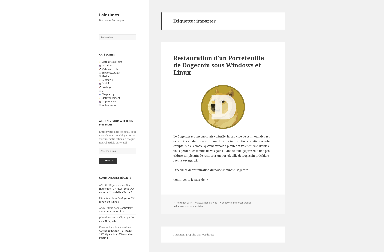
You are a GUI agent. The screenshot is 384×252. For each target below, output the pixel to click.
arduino (106, 65)
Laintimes (109, 15)
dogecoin (227, 202)
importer (238, 202)
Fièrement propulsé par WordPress (193, 234)
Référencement (111, 98)
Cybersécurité (110, 69)
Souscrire (108, 160)
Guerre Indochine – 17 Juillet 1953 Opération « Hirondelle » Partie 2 (117, 188)
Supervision (109, 101)
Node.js (106, 87)
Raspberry (108, 94)
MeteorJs (107, 79)
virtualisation (109, 105)
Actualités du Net (112, 61)
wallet (247, 202)
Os (103, 90)
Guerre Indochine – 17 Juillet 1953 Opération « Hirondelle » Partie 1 (116, 234)
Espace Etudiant (111, 72)
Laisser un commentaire (189, 206)
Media (105, 76)
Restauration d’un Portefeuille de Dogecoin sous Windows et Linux (218, 65)
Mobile (106, 83)
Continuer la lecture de (191, 180)
